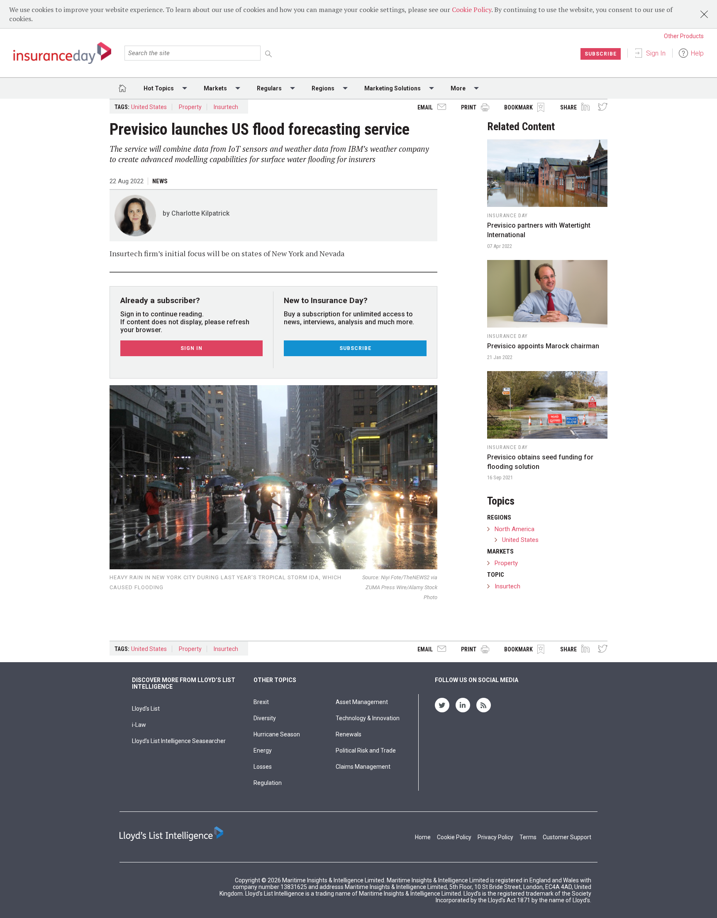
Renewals (348, 734)
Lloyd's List (146, 708)
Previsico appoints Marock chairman (543, 346)
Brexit (261, 702)
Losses (263, 766)
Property (190, 107)
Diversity (265, 718)
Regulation (268, 783)
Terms (528, 837)
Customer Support (567, 837)
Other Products (684, 36)
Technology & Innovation (368, 718)
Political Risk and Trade (366, 750)
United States (149, 107)
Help (697, 53)
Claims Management (363, 766)
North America (514, 529)
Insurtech (226, 107)
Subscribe (601, 54)
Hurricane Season (277, 734)
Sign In (656, 53)
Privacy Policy (495, 837)
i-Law (139, 724)
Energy (263, 750)
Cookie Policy (471, 9)
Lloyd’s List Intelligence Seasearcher (179, 741)
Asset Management (362, 702)
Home (423, 837)
